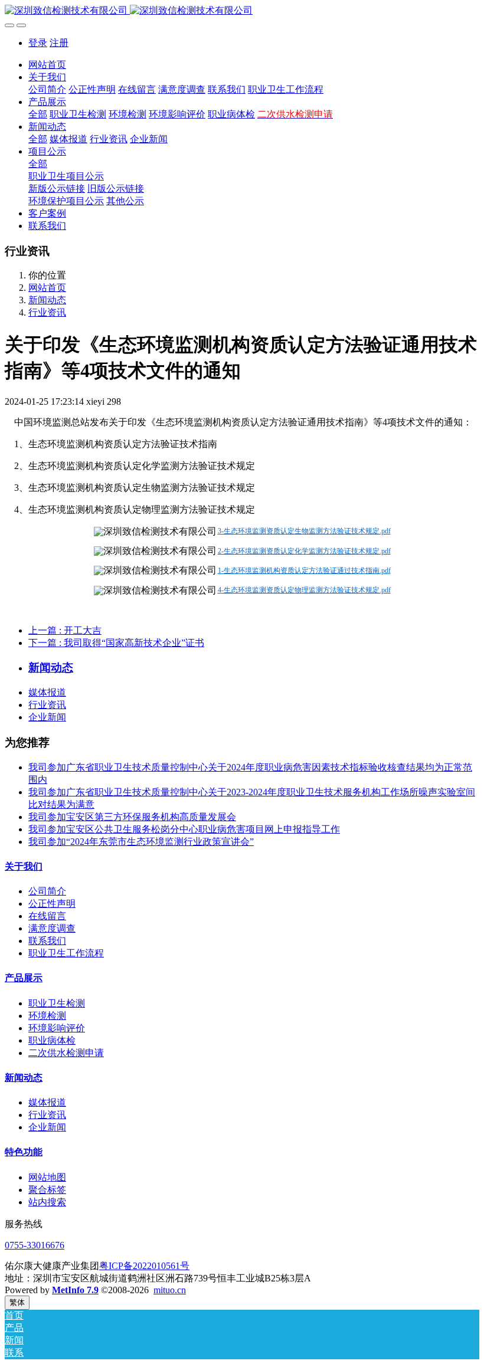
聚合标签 (47, 1190)
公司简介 (47, 891)
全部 (37, 114)
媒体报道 (47, 692)
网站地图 (47, 1177)
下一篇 (116, 643)
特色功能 (23, 1152)
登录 (37, 43)
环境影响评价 (56, 1028)
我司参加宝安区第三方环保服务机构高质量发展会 (132, 817)
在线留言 (47, 916)
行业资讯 (47, 312)
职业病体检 (52, 1040)
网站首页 (47, 65)
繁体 (17, 1302)
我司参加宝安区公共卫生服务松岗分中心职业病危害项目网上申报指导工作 (184, 829)
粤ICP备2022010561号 (144, 1266)
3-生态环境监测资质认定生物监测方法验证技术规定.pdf (304, 531)
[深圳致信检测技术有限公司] (242, 11)
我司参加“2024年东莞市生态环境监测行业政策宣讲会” (141, 842)
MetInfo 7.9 (75, 1290)
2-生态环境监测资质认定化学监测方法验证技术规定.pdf (304, 551)
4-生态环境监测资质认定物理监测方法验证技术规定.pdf (304, 590)
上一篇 (65, 630)
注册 (59, 43)
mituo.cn (169, 1290)
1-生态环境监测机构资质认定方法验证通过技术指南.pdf (304, 570)
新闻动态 (47, 300)
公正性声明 (52, 904)
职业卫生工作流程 (66, 953)
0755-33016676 (34, 1245)
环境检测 (47, 1016)
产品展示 (23, 978)
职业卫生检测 (56, 1003)
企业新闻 (47, 717)
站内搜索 (47, 1202)
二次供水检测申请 (66, 1053)
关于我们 (23, 866)
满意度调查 (52, 928)
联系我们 (47, 941)
